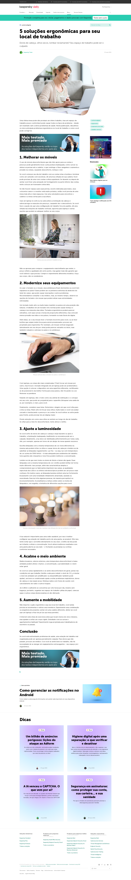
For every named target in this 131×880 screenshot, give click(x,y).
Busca (109, 25)
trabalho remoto (96, 129)
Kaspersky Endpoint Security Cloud (52, 842)
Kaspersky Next (71, 838)
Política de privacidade (51, 864)
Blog (68, 12)
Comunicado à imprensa (59, 870)
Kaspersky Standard (25, 838)
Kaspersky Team (28, 52)
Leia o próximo (25, 685)
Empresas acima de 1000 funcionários (101, 1)
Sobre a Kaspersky (31, 870)
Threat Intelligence (96, 854)
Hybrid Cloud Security (96, 849)
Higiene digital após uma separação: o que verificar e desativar (89, 740)
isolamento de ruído (97, 126)
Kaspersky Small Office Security (51, 839)
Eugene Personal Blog (30, 873)
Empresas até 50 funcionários (60, 1)
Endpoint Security (95, 846)
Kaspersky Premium (25, 843)
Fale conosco (22, 870)
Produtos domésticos (43, 1)
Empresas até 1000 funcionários (79, 1)
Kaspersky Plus (24, 841)
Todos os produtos (48, 845)
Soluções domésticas (26, 833)
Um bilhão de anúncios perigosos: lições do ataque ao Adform (42, 740)
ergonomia (94, 123)
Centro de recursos (58, 12)
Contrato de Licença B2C (26, 866)
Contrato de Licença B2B (74, 864)
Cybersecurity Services (97, 841)
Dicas (42, 730)
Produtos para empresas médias (77, 833)
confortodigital (26, 25)
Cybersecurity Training (97, 851)
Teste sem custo (100, 18)
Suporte (48, 12)
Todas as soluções (25, 846)
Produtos (22, 12)
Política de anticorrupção (62, 864)
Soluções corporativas (97, 833)
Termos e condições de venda (39, 866)
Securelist (22, 873)
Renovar (31, 12)
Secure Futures (78, 12)
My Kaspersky (106, 7)
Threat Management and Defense (100, 843)
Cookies (48, 866)
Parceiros (38, 870)
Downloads (39, 12)
